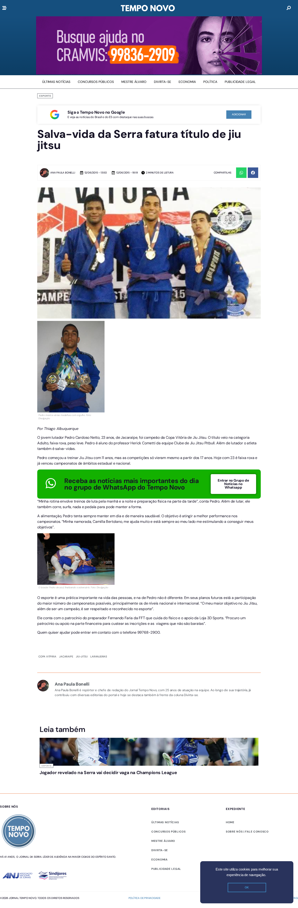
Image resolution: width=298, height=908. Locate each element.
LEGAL (156, 799)
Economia (159, 790)
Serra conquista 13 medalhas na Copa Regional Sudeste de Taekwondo (172, 691)
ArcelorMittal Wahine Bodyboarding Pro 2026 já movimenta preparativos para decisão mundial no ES (120, 694)
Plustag (292, 828)
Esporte (45, 95)
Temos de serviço (222, 828)
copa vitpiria (47, 569)
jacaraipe (66, 569)
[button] (241, 172)
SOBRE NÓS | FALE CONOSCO (247, 762)
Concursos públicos (168, 762)
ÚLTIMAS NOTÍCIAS (165, 753)
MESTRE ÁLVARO (163, 771)
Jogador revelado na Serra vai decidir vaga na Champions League (63, 689)
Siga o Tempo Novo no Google (96, 112)
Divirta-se (159, 780)
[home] (148, 8)
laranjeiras (98, 569)
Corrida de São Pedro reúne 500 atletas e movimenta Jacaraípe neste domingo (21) (230, 691)
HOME (230, 753)
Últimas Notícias (108, 678)
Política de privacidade (144, 828)
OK (247, 887)
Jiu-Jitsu (81, 569)
